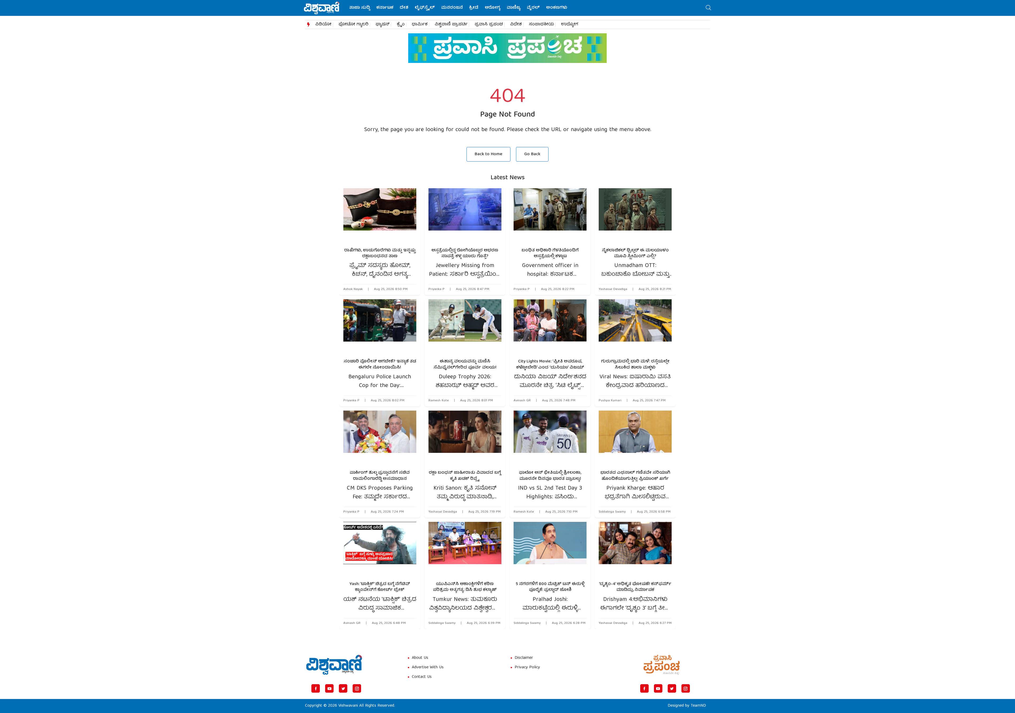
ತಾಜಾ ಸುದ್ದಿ (359, 8)
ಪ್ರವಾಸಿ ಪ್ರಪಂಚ (489, 24)
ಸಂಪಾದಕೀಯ (541, 24)
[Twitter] (343, 688)
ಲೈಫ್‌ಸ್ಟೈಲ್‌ (425, 8)
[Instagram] (357, 688)
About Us (420, 658)
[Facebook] (316, 688)
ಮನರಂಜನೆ (452, 8)
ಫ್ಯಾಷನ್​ (383, 24)
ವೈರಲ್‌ (533, 8)
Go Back (532, 154)
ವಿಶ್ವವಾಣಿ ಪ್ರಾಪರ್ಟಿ (451, 24)
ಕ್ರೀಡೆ (473, 8)
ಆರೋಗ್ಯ (492, 8)
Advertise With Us (428, 667)
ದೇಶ (404, 8)
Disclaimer (524, 658)
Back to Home (488, 154)
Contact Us (422, 677)
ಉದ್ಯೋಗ (569, 24)
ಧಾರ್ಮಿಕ (420, 24)
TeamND (698, 706)
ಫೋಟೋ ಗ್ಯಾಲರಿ (353, 24)
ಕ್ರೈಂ (401, 24)
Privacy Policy (527, 667)
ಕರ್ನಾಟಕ (384, 8)
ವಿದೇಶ (516, 24)
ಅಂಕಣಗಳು (556, 8)
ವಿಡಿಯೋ (323, 24)
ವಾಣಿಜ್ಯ (513, 8)
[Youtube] (329, 688)
